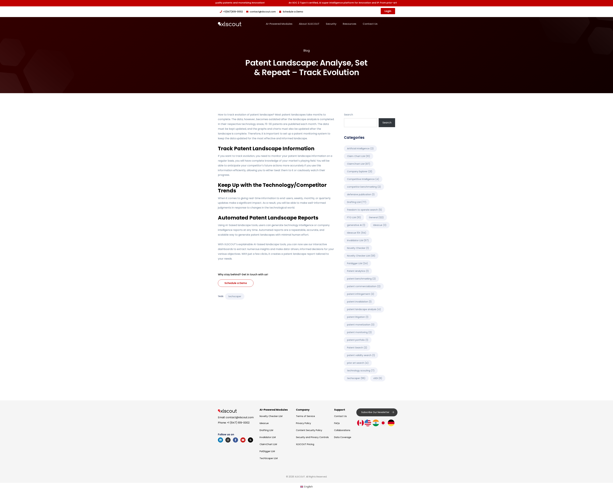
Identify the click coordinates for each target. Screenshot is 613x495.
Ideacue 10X (356, 232)
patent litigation (357, 317)
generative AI (356, 225)
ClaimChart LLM (358, 163)
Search (348, 114)
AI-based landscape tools (270, 244)
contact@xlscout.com (240, 417)
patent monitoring (359, 332)
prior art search (358, 363)
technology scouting (361, 370)
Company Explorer (359, 171)
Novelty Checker (358, 248)
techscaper (234, 296)
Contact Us (370, 24)
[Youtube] (243, 440)
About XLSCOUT (309, 24)
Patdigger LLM (357, 263)
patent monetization (361, 324)
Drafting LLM (356, 202)
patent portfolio (357, 340)
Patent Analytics (358, 271)
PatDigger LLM (267, 451)
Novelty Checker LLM (361, 255)
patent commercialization (364, 286)
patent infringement (360, 294)
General (376, 217)
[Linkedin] (220, 440)
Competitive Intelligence (363, 179)
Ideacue (379, 225)
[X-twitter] (250, 440)
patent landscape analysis (364, 309)
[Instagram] (228, 440)
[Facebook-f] (235, 440)
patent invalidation (359, 301)
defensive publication (361, 194)
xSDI (377, 378)
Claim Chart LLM (358, 156)
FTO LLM (354, 217)
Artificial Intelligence (360, 148)
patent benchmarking (361, 278)
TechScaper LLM (269, 458)
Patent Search (357, 347)
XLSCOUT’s (231, 244)
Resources (349, 24)
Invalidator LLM (358, 240)
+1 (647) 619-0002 (238, 422)
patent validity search (361, 355)
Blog (306, 50)
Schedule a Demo (235, 283)
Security (331, 24)
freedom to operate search (364, 209)
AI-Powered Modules (279, 24)
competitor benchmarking (364, 186)
